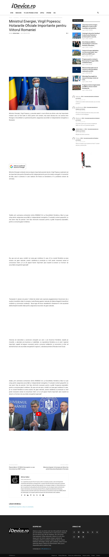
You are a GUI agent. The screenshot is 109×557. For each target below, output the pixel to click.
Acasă (10, 17)
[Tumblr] (34, 495)
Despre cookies (86, 555)
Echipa (93, 555)
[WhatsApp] (74, 537)
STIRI (11, 13)
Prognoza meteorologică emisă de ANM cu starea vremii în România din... (91, 86)
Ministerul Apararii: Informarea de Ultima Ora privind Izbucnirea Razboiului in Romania (55, 468)
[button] (98, 13)
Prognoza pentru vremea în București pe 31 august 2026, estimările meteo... (90, 60)
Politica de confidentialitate (74, 555)
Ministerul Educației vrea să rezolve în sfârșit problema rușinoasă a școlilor (90, 69)
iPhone (48, 13)
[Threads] (83, 537)
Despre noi (54, 555)
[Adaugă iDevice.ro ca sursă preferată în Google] (38, 166)
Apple (42, 13)
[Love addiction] (86, 168)
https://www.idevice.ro (26, 479)
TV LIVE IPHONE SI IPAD (31, 13)
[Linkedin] (28, 495)
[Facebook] (22, 495)
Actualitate (16, 17)
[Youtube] (43, 495)
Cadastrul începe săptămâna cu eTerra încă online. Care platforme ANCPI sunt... (90, 52)
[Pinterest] (31, 495)
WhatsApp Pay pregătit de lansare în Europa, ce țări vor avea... (90, 78)
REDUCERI (18, 13)
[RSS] (88, 532)
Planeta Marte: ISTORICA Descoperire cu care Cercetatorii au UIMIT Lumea (22, 468)
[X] (37, 495)
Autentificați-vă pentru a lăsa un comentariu (21, 507)
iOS (54, 13)
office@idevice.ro (46, 549)
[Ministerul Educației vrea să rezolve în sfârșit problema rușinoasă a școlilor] (76, 70)
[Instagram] (25, 495)
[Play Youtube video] (38, 414)
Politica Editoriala (62, 555)
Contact (98, 555)
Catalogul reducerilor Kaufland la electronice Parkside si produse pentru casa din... (91, 35)
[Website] (40, 495)
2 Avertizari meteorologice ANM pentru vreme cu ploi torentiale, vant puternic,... (89, 26)
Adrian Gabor (16, 33)
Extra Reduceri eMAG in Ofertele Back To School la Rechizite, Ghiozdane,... (89, 43)
